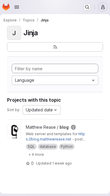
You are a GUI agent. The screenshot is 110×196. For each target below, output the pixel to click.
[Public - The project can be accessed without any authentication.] (73, 127)
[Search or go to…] (87, 7)
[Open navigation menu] (16, 7)
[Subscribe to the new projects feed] (55, 47)
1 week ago (62, 163)
